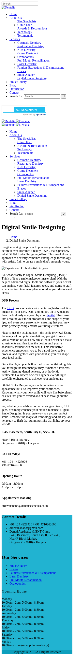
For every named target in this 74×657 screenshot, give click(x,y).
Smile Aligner (26, 74)
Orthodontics (25, 57)
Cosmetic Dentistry (29, 42)
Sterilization (16, 89)
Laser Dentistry (27, 64)
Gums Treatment (27, 53)
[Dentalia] (8, 7)
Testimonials (25, 35)
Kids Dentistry (26, 49)
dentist (51, 315)
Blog (12, 85)
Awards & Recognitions (32, 28)
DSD (10, 308)
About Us (15, 17)
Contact (14, 92)
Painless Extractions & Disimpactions (40, 67)
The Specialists (26, 21)
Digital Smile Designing (32, 78)
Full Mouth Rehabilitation (33, 60)
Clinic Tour (24, 25)
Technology (24, 32)
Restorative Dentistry (30, 46)
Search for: (16, 96)
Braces (21, 71)
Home (13, 14)
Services (14, 39)
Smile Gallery (18, 81)
